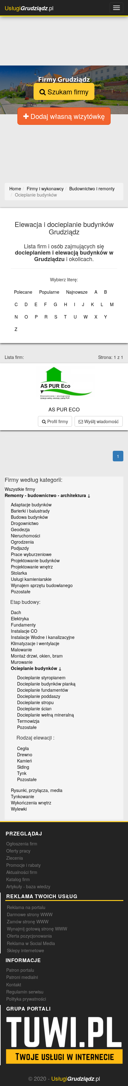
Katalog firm (18, 879)
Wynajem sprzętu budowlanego (42, 585)
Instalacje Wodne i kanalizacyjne (43, 637)
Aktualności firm (21, 872)
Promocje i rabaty (23, 865)
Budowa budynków (29, 517)
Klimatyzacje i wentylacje (35, 643)
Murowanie (22, 662)
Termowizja (28, 721)
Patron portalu (20, 970)
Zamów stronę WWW (27, 921)
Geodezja (20, 529)
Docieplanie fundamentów (42, 690)
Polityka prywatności (26, 999)
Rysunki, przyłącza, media (36, 790)
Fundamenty (23, 625)
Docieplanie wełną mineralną (45, 715)
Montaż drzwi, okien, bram (37, 656)
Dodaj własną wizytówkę (67, 116)
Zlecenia (14, 858)
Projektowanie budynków (35, 560)
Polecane (23, 292)
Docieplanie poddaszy (38, 696)
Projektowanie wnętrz (32, 566)
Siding (23, 767)
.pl (29, 8)
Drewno (24, 754)
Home (15, 188)
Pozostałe (20, 591)
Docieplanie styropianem (41, 677)
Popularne (49, 292)
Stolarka (19, 573)
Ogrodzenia (22, 542)
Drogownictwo (25, 523)
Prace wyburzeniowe (31, 554)
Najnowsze (77, 292)
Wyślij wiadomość (101, 421)
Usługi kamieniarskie (31, 579)
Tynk (21, 773)
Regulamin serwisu (24, 992)
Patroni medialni (22, 977)
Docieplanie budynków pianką (46, 684)
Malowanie (21, 649)
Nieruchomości (25, 535)
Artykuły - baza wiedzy (28, 886)
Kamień (24, 761)
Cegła (23, 748)
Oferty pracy (18, 851)
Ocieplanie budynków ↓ (36, 668)
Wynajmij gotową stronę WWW (37, 928)
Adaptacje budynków (31, 504)
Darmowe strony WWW (30, 914)
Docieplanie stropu (35, 702)
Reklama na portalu (26, 907)
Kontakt (13, 984)
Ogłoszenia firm (21, 843)
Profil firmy (57, 421)
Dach (16, 612)
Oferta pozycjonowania (29, 936)
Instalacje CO (24, 631)
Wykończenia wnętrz (31, 802)
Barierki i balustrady (30, 511)
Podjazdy (20, 548)
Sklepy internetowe (25, 950)
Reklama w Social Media (31, 943)
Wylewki (19, 809)
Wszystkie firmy (20, 489)
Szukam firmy (67, 91)
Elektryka (20, 618)
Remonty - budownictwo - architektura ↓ (47, 495)
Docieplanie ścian (34, 708)
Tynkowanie (22, 796)
